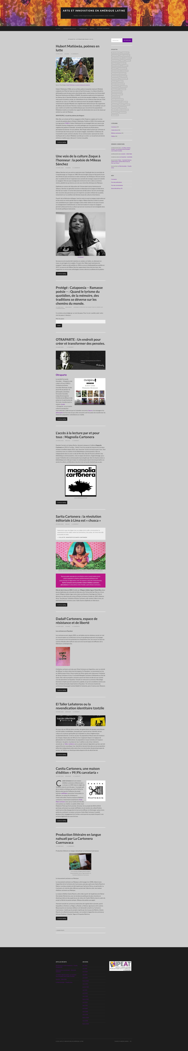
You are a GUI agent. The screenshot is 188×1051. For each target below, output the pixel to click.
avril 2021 (85, 1002)
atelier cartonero (124, 55)
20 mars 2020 (60, 347)
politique (124, 102)
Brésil (128, 60)
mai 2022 (85, 990)
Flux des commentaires (117, 185)
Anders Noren (124, 1041)
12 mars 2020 (60, 776)
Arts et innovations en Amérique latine (94, 10)
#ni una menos (116, 52)
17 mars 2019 (60, 846)
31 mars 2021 (60, 307)
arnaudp (68, 711)
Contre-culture (116, 65)
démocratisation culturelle (119, 73)
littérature (115, 86)
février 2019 (86, 1017)
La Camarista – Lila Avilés (125, 157)
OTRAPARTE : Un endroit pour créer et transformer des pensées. (80, 341)
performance (115, 96)
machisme (124, 86)
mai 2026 (85, 968)
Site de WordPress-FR (116, 188)
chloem (66, 53)
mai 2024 (85, 974)
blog (122, 60)
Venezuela (123, 107)
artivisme (115, 55)
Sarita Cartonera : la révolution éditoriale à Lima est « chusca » (78, 518)
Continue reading (61, 142)
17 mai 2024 (59, 53)
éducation (115, 115)
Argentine (125, 52)
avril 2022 (85, 993)
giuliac (67, 524)
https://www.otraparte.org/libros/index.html (90, 403)
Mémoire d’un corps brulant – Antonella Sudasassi (66, 970)
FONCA (67, 123)
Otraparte (61, 374)
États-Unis (123, 112)
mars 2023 (85, 984)
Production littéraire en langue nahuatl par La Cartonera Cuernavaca (78, 838)
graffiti (120, 81)
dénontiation (115, 76)
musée (63, 404)
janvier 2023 (86, 987)
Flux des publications (116, 182)
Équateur (115, 112)
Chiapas (114, 63)
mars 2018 (85, 1020)
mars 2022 (85, 996)
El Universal (80, 257)
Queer (127, 104)
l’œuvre (90, 410)
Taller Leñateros (70, 744)
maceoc (67, 440)
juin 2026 (85, 965)
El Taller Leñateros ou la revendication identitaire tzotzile (80, 706)
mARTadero (64, 793)
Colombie (122, 63)
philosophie (59, 412)
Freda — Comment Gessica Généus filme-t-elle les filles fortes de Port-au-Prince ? (121, 161)
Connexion (114, 179)
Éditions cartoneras (103, 28)
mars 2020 (85, 1011)
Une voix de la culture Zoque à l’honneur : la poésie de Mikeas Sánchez (78, 160)
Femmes (123, 76)
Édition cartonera (123, 109)
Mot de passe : (60, 319)
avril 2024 (85, 977)
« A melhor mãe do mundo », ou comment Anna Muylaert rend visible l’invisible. (120, 149)
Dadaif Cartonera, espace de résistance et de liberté (76, 621)
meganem (68, 776)
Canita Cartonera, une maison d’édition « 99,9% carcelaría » (78, 770)
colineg (67, 626)
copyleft (124, 65)
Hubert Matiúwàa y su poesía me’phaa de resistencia (78, 85)
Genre (114, 81)
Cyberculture (83, 28)
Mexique (115, 89)
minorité (122, 89)
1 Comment (70, 347)
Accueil (58, 28)
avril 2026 (85, 971)
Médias (92, 28)
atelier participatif (117, 57)
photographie (116, 102)
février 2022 (86, 999)
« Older (60, 930)
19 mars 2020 (60, 626)
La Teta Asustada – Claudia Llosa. (64, 982)
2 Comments (76, 626)
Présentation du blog (69, 28)
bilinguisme (115, 60)
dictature (125, 70)
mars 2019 (85, 1014)
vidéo (114, 109)
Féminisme (123, 78)
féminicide (115, 78)
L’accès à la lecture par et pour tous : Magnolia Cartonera (78, 435)
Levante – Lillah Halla (126, 154)
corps (114, 68)
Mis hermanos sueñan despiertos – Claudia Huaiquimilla (66, 966)
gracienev (68, 307)
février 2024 (86, 981)
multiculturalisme (117, 91)
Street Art (115, 107)
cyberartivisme (122, 68)
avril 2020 (85, 1008)
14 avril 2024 (60, 167)
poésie (114, 104)
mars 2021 (85, 1005)
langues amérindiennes (118, 83)
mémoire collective (117, 94)
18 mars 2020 (60, 711)
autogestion (127, 57)
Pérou (121, 104)
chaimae (68, 167)
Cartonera (113, 127)
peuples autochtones (117, 99)
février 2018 (86, 1023)
